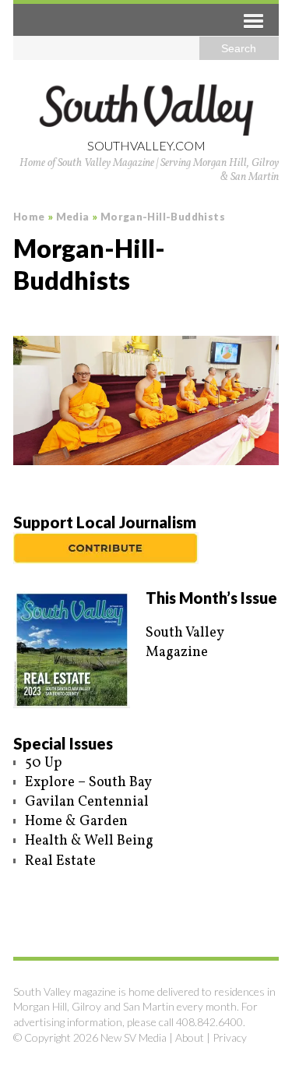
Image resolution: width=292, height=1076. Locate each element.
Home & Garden (76, 821)
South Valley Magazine (184, 642)
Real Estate (60, 861)
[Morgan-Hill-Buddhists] (146, 400)
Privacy (230, 1037)
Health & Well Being (89, 841)
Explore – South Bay (88, 782)
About (189, 1037)
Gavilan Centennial (87, 802)
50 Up (43, 763)
